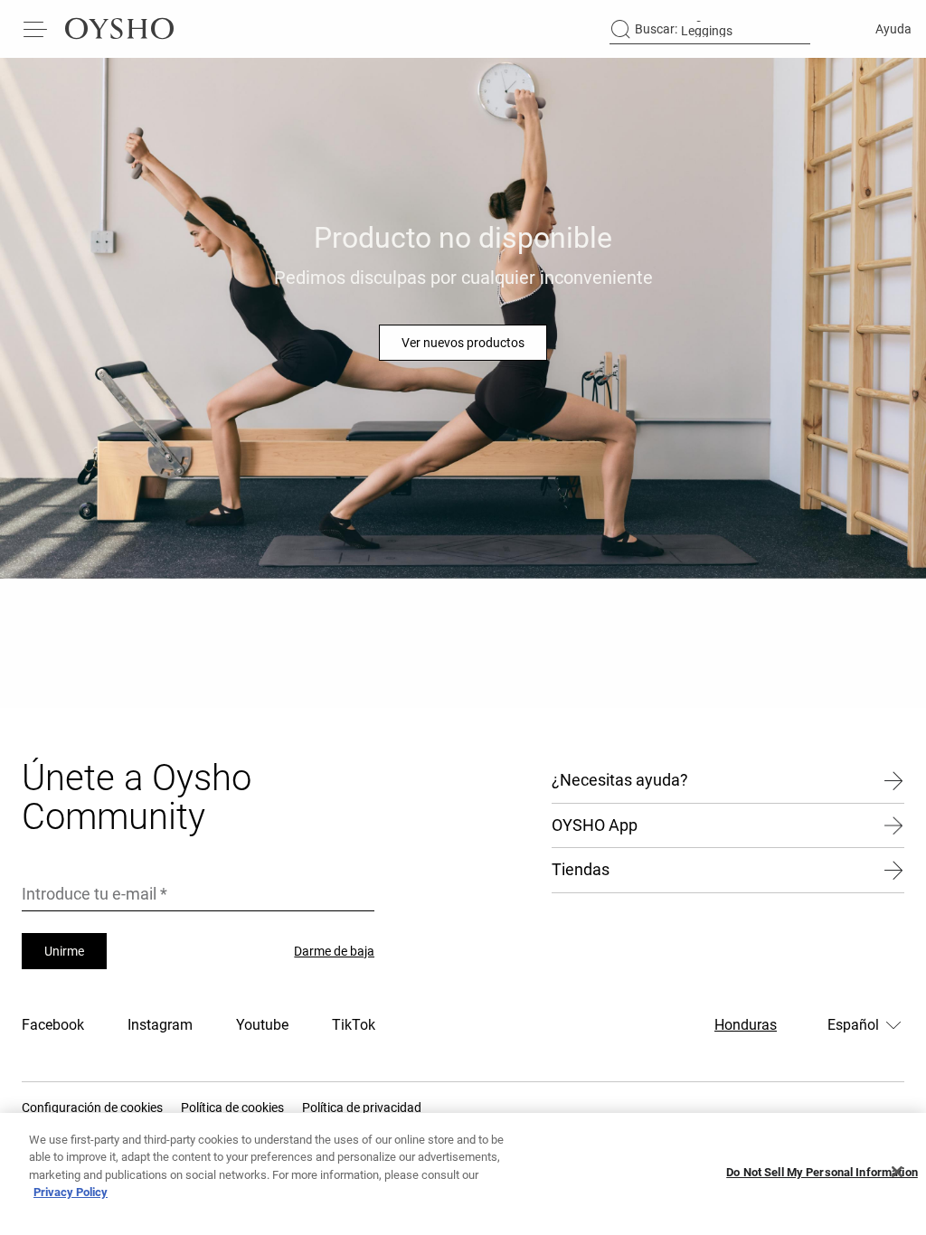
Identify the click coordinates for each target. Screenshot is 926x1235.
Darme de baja (334, 951)
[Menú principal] (36, 28)
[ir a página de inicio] (119, 29)
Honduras (745, 1024)
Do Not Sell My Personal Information (822, 1172)
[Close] (897, 1172)
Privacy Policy (70, 1192)
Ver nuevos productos (463, 342)
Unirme (64, 951)
